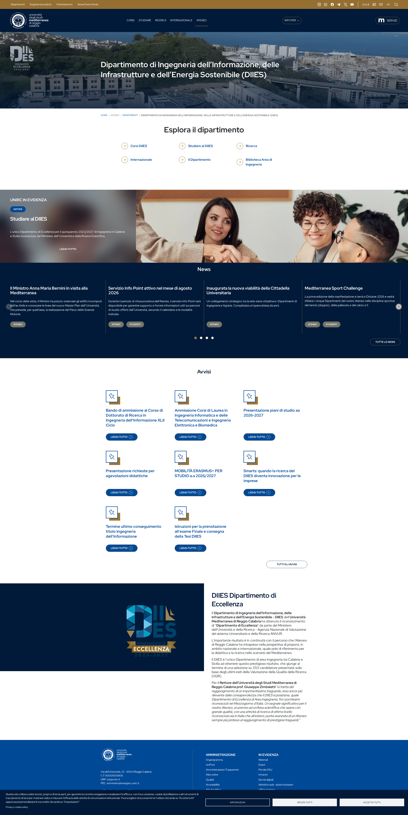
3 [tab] (207, 338)
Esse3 (262, 764)
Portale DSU (265, 769)
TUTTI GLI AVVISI (287, 564)
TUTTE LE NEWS (385, 342)
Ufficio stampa (267, 789)
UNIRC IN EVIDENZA (28, 199)
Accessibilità (212, 784)
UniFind (210, 764)
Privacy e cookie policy (17, 807)
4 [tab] (212, 338)
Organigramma (214, 759)
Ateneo (202, 20)
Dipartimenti (18, 4)
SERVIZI (392, 20)
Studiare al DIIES (200, 146)
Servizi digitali (266, 779)
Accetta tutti (371, 802)
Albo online (212, 774)
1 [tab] (195, 338)
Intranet (263, 774)
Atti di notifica (213, 789)
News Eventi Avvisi (88, 4)
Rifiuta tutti (304, 802)
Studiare (145, 20)
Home (104, 115)
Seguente (399, 306)
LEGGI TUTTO (71, 249)
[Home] (29, 20)
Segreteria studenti (40, 4)
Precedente (9, 306)
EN (388, 4)
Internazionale (181, 20)
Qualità (210, 779)
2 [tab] (201, 338)
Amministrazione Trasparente (222, 769)
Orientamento (64, 4)
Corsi (131, 20)
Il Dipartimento (199, 160)
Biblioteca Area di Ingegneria (259, 162)
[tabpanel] (57, 307)
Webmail (263, 759)
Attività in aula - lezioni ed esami (276, 784)
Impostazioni (237, 802)
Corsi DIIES (139, 146)
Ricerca (160, 20)
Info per (290, 20)
